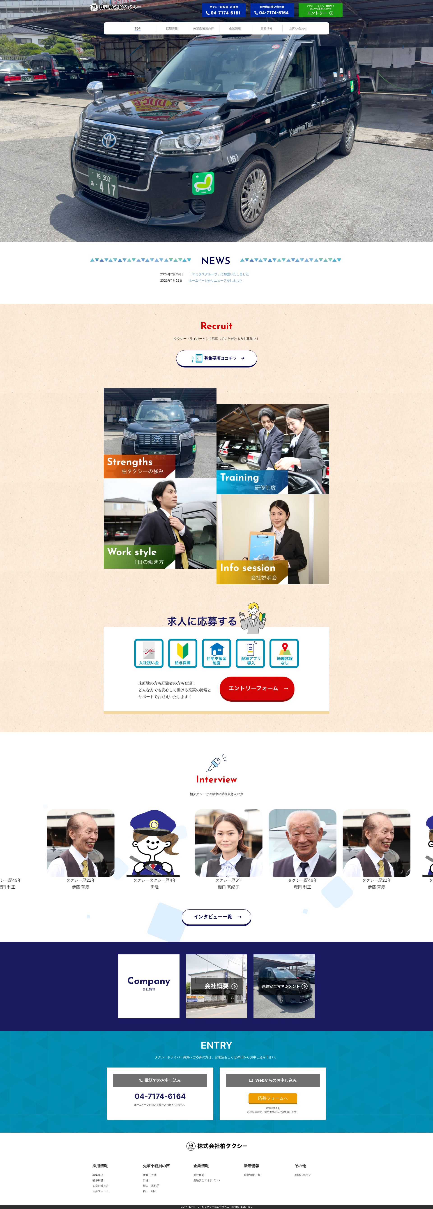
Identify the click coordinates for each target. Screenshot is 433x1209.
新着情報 (251, 1165)
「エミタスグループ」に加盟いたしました (219, 274)
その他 (300, 1165)
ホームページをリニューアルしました (215, 280)
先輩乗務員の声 (156, 1165)
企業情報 (201, 1165)
